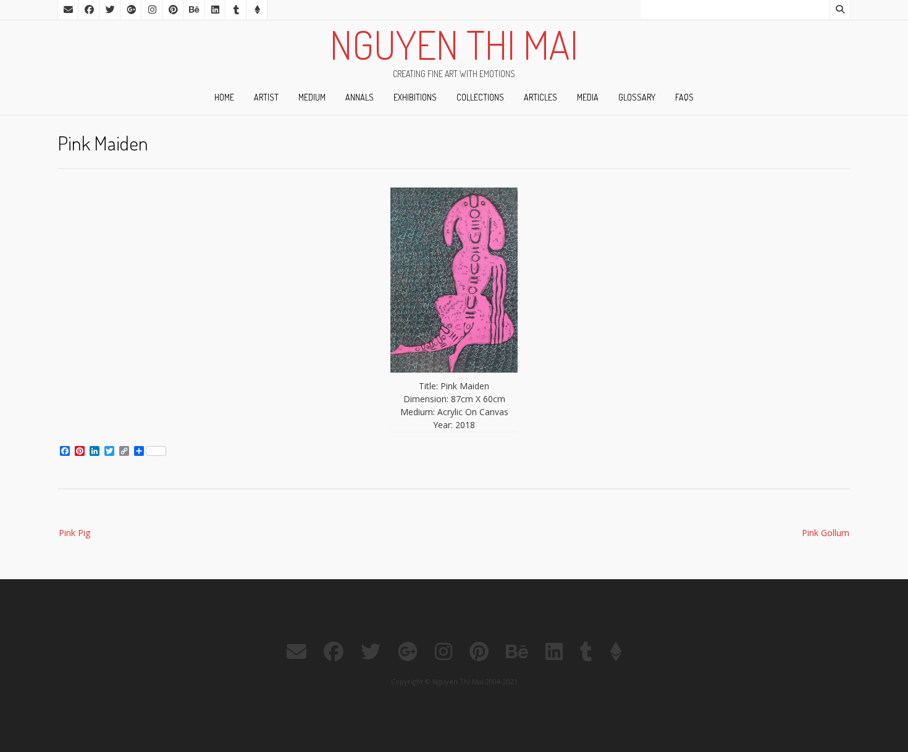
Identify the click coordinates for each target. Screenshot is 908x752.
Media (588, 97)
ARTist (266, 97)
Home (224, 97)
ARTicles (540, 97)
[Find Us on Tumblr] (235, 10)
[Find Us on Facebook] (88, 10)
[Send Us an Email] (67, 10)
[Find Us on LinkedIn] (214, 10)
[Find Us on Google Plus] (130, 10)
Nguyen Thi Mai (454, 44)
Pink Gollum (825, 533)
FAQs (684, 97)
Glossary (636, 97)
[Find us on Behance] (193, 10)
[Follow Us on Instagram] (151, 10)
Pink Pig (74, 533)
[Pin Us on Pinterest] (172, 10)
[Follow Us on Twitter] (109, 10)
